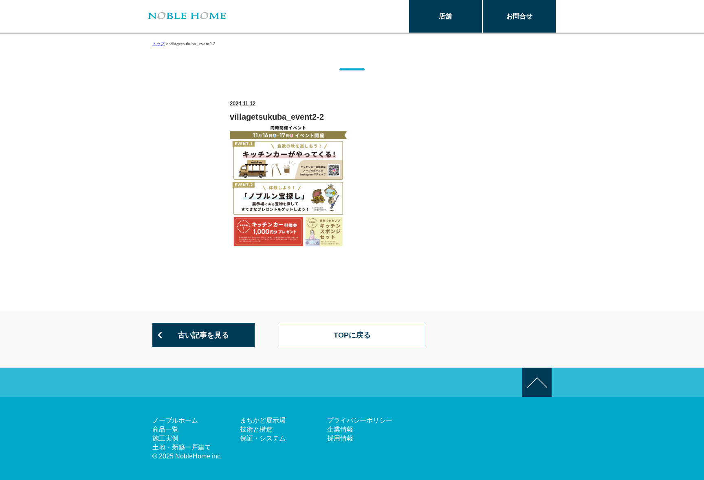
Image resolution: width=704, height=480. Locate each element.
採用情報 (340, 438)
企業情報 (340, 429)
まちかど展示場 (263, 420)
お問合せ (519, 16)
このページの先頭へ (537, 382)
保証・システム (263, 438)
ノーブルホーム (175, 420)
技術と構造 (256, 429)
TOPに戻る (352, 335)
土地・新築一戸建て (181, 447)
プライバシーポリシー (359, 420)
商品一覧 (165, 429)
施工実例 (165, 438)
